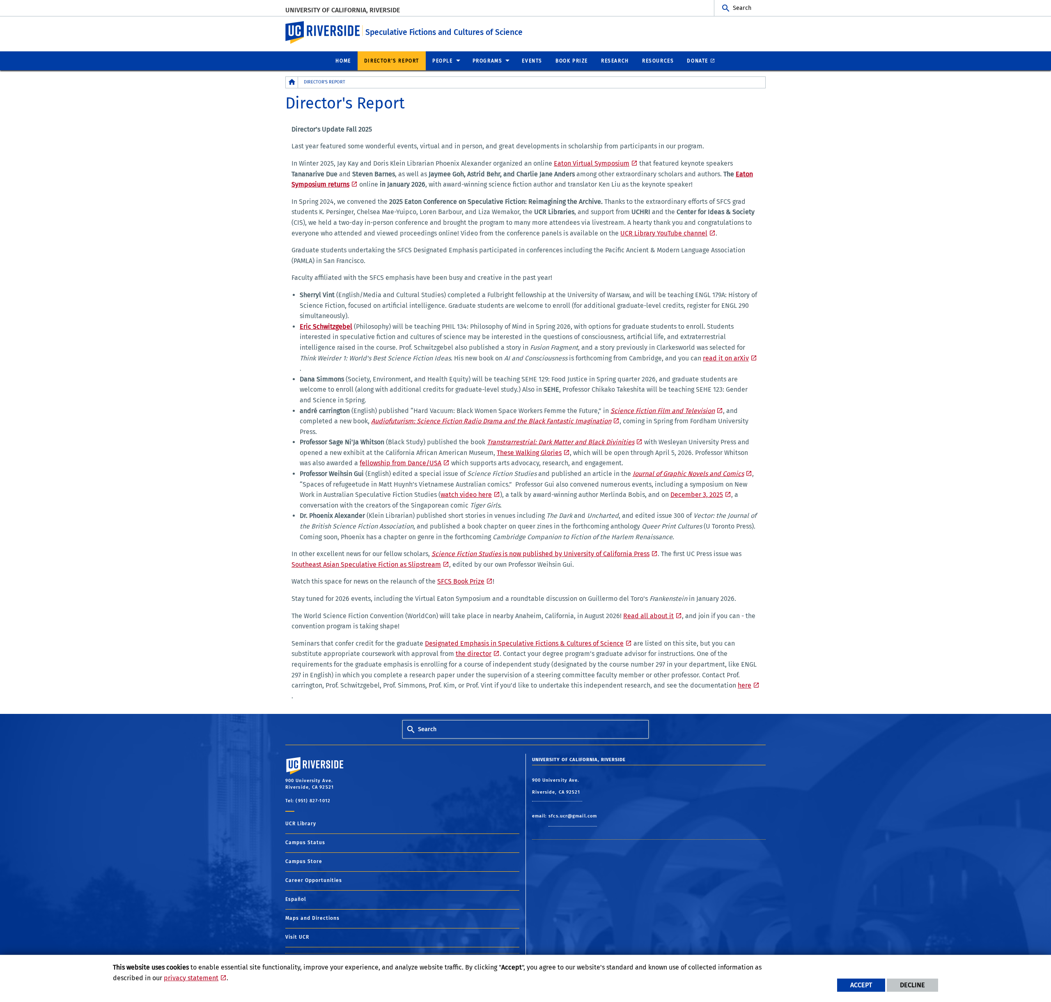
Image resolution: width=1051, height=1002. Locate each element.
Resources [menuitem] (658, 61)
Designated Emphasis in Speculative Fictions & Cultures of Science (524, 643)
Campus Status (305, 842)
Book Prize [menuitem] (571, 61)
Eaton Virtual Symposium (591, 163)
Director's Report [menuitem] (391, 61)
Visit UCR (297, 937)
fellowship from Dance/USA (400, 463)
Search (742, 8)
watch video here (466, 495)
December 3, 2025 (696, 495)
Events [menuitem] (532, 61)
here (744, 685)
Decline (912, 985)
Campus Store (303, 861)
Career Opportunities (313, 880)
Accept (861, 985)
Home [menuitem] (343, 61)
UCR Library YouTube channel (663, 233)
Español (295, 899)
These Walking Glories (529, 453)
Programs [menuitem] (488, 61)
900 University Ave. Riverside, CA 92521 (557, 786)
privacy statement (191, 978)
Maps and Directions (312, 918)
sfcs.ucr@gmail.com (572, 816)
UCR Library (300, 824)
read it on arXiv (726, 358)
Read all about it (648, 616)
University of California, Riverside (342, 10)
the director (473, 654)
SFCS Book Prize (460, 581)
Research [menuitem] (615, 61)
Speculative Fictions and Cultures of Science (444, 32)
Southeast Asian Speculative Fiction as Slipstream (366, 564)
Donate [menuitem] (697, 61)
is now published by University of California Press (540, 554)
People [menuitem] (442, 61)
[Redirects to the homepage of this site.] (292, 82)
